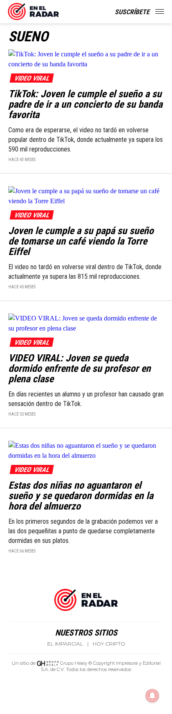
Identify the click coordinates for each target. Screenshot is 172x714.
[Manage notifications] (152, 695)
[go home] (33, 10)
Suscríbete (132, 12)
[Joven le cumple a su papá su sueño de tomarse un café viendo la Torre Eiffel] (86, 195)
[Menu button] (160, 11)
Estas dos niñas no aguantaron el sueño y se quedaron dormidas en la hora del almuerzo (80, 495)
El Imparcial (65, 643)
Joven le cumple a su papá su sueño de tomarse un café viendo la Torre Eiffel (81, 241)
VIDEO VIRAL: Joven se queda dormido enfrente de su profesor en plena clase (79, 368)
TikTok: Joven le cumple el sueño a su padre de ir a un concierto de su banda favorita (85, 104)
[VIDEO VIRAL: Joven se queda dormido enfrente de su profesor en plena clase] (86, 322)
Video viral (31, 78)
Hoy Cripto (109, 643)
